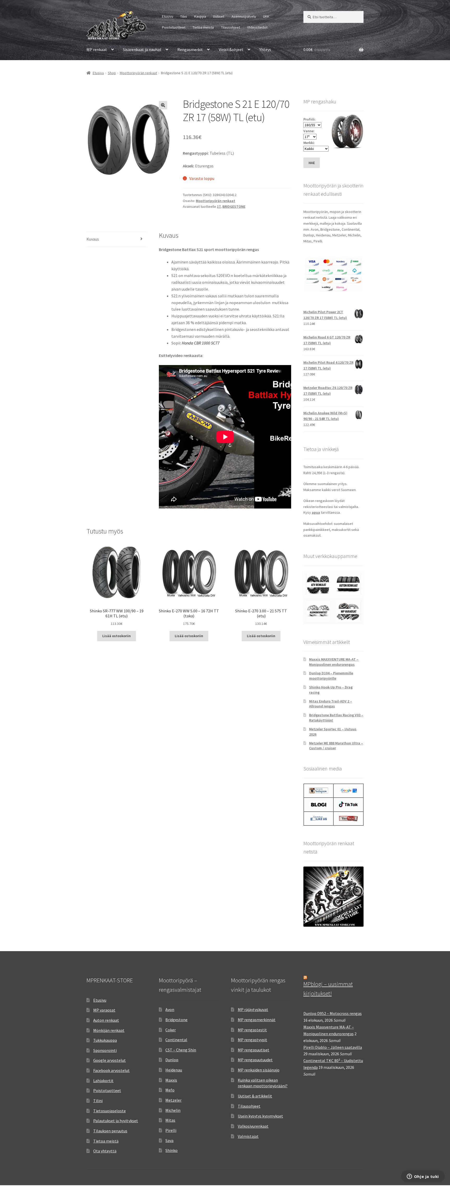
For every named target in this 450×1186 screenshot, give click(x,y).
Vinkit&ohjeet (231, 49)
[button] (163, 105)
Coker (170, 1029)
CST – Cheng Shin (180, 1049)
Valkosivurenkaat (253, 1126)
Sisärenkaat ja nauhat (142, 49)
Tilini (183, 16)
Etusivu (167, 16)
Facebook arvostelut (111, 1070)
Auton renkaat (106, 1020)
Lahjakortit (103, 1080)
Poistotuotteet (173, 27)
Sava (169, 1140)
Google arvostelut (109, 1060)
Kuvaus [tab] (92, 239)
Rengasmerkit (190, 49)
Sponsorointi (105, 1050)
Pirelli (170, 1130)
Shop (112, 73)
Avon (169, 1009)
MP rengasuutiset (253, 1049)
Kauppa (200, 16)
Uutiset (218, 16)
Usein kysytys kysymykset (260, 1116)
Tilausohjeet (230, 27)
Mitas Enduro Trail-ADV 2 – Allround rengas (330, 704)
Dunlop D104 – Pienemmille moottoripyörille (331, 676)
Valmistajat (248, 1136)
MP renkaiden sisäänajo (258, 1069)
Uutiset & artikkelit (255, 1096)
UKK (266, 16)
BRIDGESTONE (233, 206)
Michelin (172, 1110)
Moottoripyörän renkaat (138, 73)
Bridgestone (176, 1019)
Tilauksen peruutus (110, 1130)
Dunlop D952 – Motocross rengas (332, 1013)
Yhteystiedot (257, 27)
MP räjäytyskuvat (253, 1009)
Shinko (171, 1150)
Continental (176, 1039)
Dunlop (171, 1059)
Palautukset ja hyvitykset (115, 1120)
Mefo (169, 1090)
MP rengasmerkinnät (257, 1019)
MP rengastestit (252, 1029)
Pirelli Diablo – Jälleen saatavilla (332, 1047)
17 (219, 206)
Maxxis (171, 1080)
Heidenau (173, 1069)
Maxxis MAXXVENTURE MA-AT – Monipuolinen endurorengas (334, 662)
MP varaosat (104, 1010)
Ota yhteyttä (104, 1150)
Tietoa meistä (203, 27)
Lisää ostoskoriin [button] (116, 635)
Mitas (170, 1120)
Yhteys (265, 49)
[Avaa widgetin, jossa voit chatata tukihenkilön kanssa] (423, 1176)
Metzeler (173, 1100)
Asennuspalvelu (244, 16)
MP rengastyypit (252, 1039)
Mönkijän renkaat (108, 1030)
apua (316, 512)
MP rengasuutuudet (255, 1059)
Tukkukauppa (105, 1040)
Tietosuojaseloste (109, 1110)
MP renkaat (96, 49)
